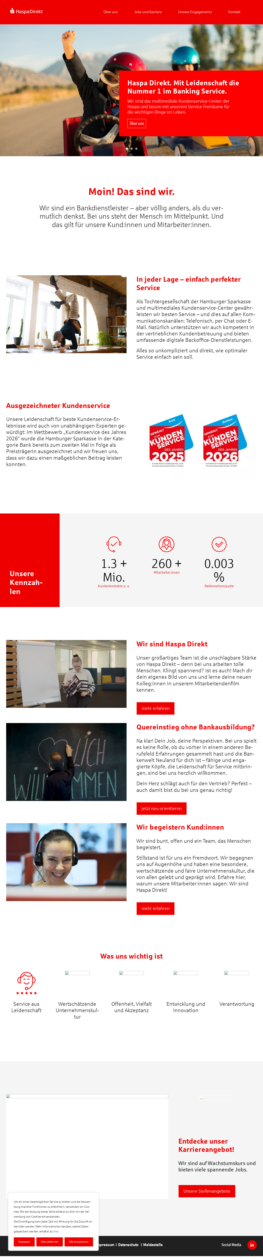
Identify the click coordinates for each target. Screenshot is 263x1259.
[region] (53, 1222)
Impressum (105, 1245)
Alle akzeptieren (79, 1241)
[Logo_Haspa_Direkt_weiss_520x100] (26, 10)
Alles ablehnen (49, 1241)
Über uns (137, 119)
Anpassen (24, 1241)
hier (55, 1231)
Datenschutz (128, 1245)
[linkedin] (252, 1245)
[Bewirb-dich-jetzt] (217, 1097)
